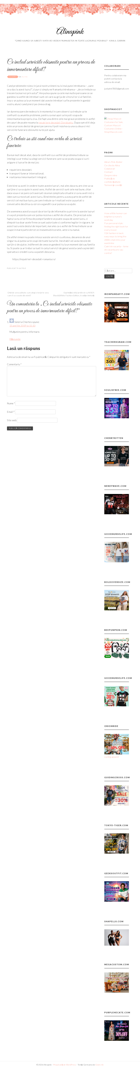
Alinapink (70, 31)
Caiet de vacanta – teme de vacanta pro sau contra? (116, 249)
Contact (108, 172)
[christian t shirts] (116, 805)
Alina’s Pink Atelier (113, 162)
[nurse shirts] (116, 561)
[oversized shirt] (116, 609)
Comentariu (14, 364)
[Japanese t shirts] (116, 852)
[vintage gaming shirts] (116, 513)
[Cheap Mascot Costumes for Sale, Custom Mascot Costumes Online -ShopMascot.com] (116, 132)
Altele (22, 268)
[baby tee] (116, 465)
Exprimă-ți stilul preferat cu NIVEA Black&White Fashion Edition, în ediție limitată (73, 294)
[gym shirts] (116, 321)
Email (11, 411)
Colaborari (109, 168)
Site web (12, 420)
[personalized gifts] (116, 992)
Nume (11, 403)
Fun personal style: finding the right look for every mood (116, 226)
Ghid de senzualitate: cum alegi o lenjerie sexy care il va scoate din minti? (28, 294)
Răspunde (15, 339)
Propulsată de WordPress (64, 1065)
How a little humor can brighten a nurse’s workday (115, 216)
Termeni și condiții (113, 185)
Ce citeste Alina (112, 165)
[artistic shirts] (116, 417)
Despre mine (110, 175)
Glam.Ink (99, 1065)
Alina (25, 77)
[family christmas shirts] (116, 657)
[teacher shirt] (116, 369)
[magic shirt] (116, 1040)
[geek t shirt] (116, 900)
